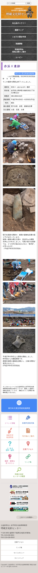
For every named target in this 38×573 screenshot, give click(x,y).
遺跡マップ (19, 30)
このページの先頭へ (26, 517)
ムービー (19, 57)
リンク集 (19, 547)
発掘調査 (19, 44)
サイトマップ (19, 558)
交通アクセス (19, 542)
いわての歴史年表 (19, 37)
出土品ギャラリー (19, 23)
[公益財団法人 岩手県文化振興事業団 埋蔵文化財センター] (19, 12)
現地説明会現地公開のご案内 (19, 50)
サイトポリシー (19, 553)
